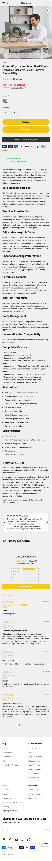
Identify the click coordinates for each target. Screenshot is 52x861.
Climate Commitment (10, 798)
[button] (7, 79)
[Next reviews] (47, 522)
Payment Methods (35, 757)
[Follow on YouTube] (16, 839)
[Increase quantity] (14, 112)
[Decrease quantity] (6, 112)
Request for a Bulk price (26, 140)
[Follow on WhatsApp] (28, 839)
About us (5, 790)
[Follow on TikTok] (22, 839)
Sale (4, 761)
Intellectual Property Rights (12, 802)
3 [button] (27, 725)
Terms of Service (34, 769)
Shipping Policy (34, 761)
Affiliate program (34, 794)
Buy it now (26, 129)
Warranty (5, 806)
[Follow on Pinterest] (10, 839)
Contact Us (32, 748)
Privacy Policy (33, 778)
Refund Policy (33, 773)
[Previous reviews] (4, 522)
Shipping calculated (17, 88)
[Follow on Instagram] (4, 839)
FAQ (29, 753)
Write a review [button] (26, 586)
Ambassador (33, 790)
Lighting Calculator (9, 811)
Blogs (4, 794)
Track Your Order (34, 765)
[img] (7, 602)
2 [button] (23, 725)
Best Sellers (6, 757)
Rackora (5, 62)
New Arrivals (7, 753)
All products (6, 748)
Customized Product (10, 765)
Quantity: (5, 108)
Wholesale (32, 798)
